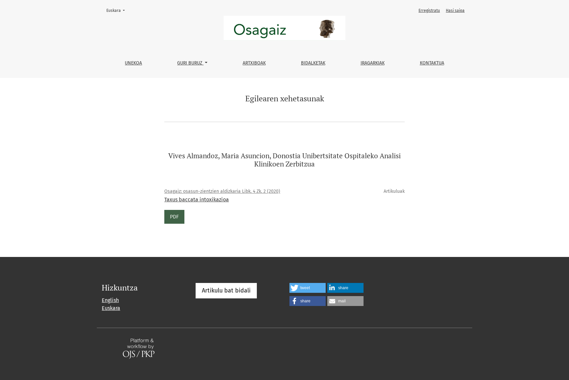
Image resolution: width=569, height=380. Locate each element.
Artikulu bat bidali (226, 290)
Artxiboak (254, 63)
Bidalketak (313, 63)
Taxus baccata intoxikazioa (196, 199)
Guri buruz (190, 63)
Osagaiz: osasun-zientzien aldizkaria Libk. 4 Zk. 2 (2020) (222, 191)
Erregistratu (429, 10)
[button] (307, 288)
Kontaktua (432, 63)
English (110, 300)
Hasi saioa (455, 10)
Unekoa (133, 63)
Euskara (117, 10)
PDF (174, 217)
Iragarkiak (373, 63)
